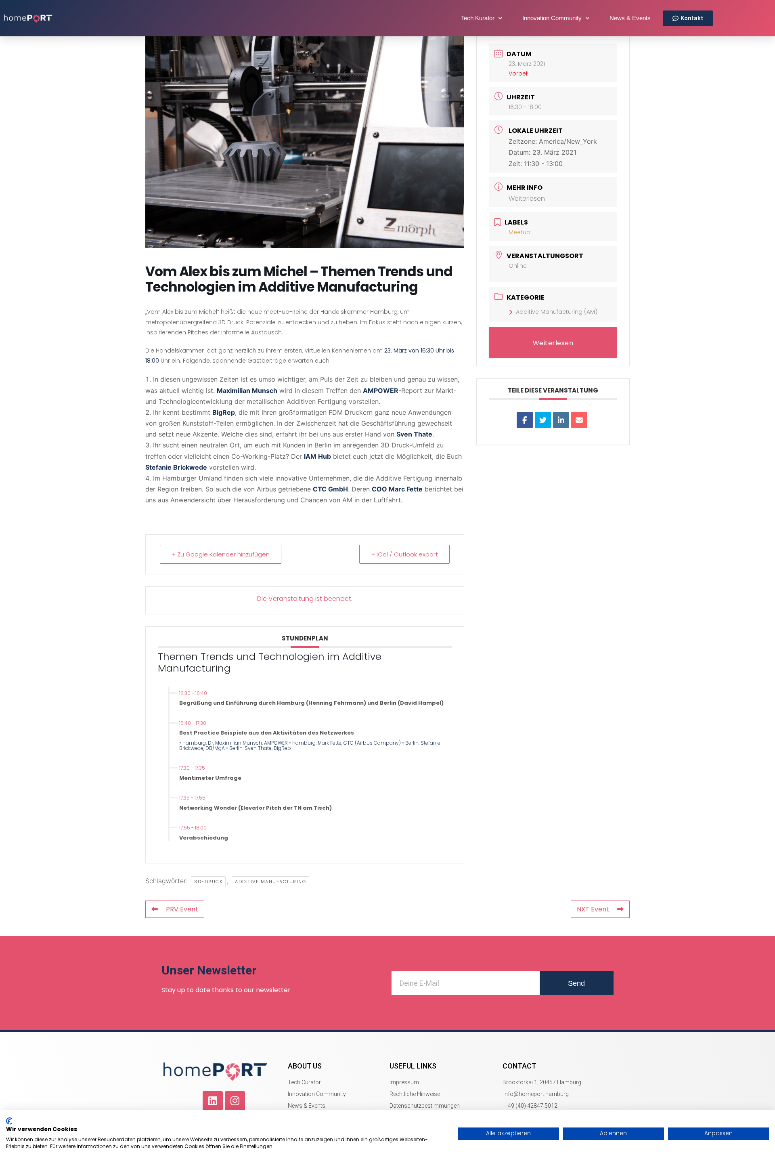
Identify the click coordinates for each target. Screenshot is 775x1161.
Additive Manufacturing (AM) (556, 312)
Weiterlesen (527, 198)
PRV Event (182, 909)
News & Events (630, 18)
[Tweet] (543, 420)
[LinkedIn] (561, 420)
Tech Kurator (477, 18)
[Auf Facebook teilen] (525, 420)
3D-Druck (208, 881)
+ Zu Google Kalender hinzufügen (221, 554)
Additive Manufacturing (270, 881)
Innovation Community (552, 18)
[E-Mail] (579, 420)
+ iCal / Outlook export (404, 554)
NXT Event (593, 909)
